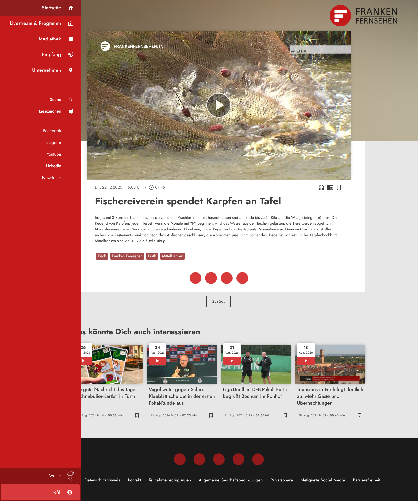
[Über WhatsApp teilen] (227, 278)
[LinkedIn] (238, 459)
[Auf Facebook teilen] (195, 278)
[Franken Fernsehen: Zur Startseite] (364, 15)
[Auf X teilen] (211, 278)
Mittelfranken (172, 256)
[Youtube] (219, 459)
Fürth (152, 256)
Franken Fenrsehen (127, 256)
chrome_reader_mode (330, 187)
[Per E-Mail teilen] (242, 278)
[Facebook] (180, 459)
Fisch (102, 256)
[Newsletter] (258, 459)
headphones (321, 187)
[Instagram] (199, 459)
